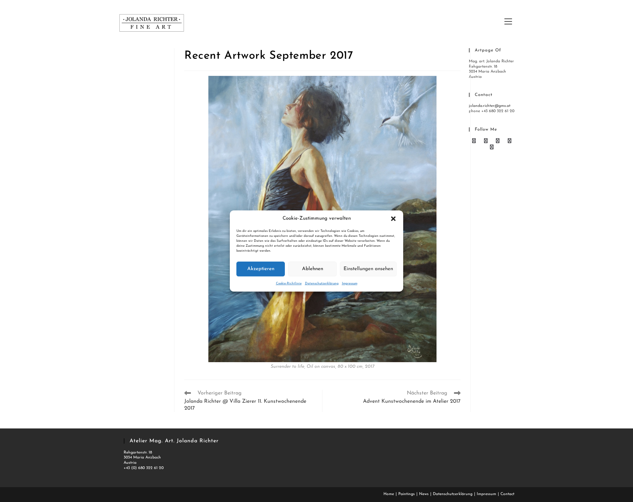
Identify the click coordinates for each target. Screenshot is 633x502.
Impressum (349, 283)
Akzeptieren (260, 269)
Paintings (406, 494)
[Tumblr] (509, 141)
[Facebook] (486, 141)
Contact (507, 494)
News (424, 494)
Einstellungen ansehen (368, 269)
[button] (393, 218)
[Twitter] (474, 141)
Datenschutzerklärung (322, 283)
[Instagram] (491, 147)
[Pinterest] (498, 141)
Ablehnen (312, 269)
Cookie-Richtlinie (289, 283)
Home (388, 494)
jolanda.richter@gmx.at (489, 106)
